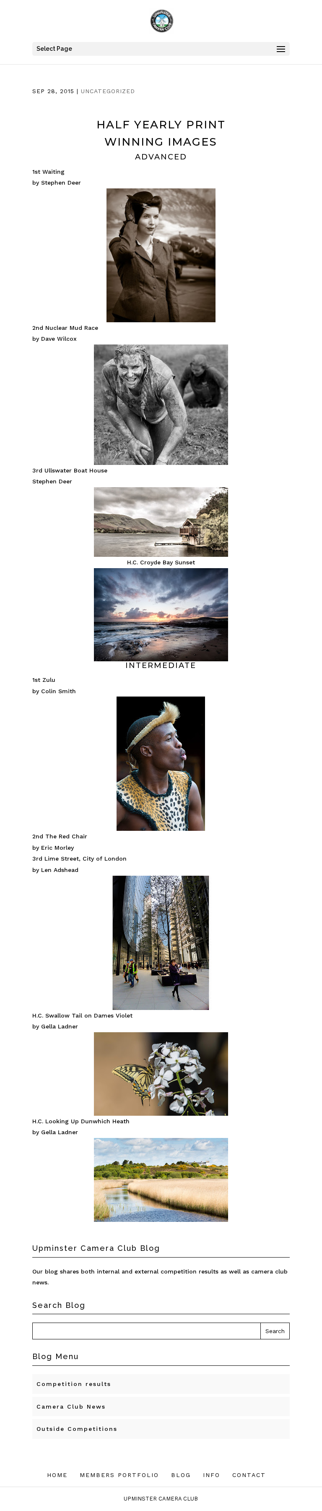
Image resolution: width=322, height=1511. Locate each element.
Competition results (73, 1384)
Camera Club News (71, 1406)
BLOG (181, 1475)
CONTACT (249, 1475)
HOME (57, 1475)
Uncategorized (108, 91)
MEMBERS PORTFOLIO (119, 1475)
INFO (211, 1475)
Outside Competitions (76, 1428)
